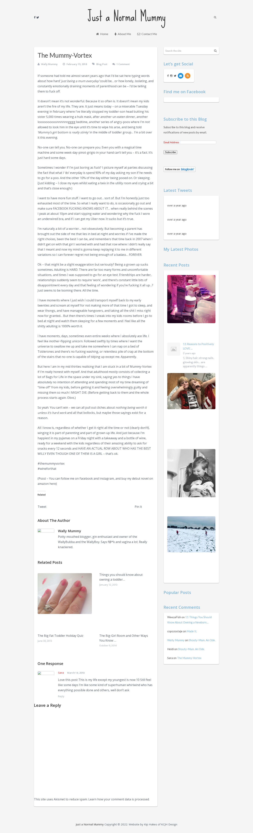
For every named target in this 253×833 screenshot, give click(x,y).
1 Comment (123, 64)
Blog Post (101, 64)
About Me (124, 34)
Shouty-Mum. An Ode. (202, 640)
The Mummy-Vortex (189, 658)
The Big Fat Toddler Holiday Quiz (60, 636)
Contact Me (149, 34)
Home (104, 34)
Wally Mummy (49, 64)
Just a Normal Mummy (126, 16)
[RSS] (187, 76)
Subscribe (170, 152)
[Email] (180, 76)
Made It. (192, 631)
